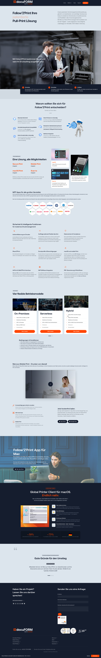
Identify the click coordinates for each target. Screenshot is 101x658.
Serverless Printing (17, 637)
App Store (63, 421)
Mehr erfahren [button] (27, 655)
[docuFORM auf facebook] (18, 604)
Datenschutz (55, 641)
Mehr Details (25, 331)
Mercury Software (82, 276)
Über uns (54, 637)
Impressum (54, 643)
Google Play (74, 421)
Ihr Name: (60, 594)
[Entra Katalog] (24, 604)
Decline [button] (88, 655)
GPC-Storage (39, 463)
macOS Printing (16, 641)
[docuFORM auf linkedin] (13, 604)
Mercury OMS (15, 272)
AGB (53, 639)
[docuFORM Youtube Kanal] (22, 604)
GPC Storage (77, 254)
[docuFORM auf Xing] (16, 604)
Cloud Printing (16, 643)
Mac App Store (20, 469)
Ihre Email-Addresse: (62, 599)
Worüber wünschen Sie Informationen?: (66, 605)
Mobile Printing (16, 639)
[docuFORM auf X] (20, 604)
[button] (49, 575)
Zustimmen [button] (95, 655)
